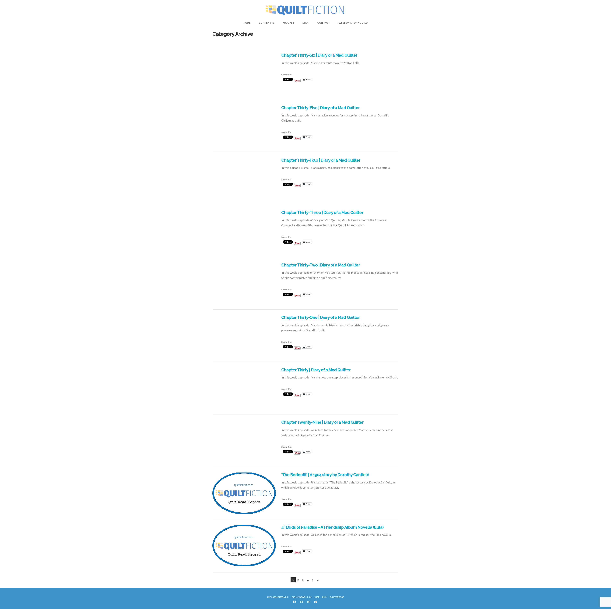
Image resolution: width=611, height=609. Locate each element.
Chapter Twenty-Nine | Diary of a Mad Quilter (322, 422)
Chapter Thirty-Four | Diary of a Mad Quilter (321, 160)
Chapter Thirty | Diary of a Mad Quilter (316, 370)
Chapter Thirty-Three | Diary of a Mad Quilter (322, 212)
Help (324, 597)
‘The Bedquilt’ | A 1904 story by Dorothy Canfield (325, 474)
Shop (317, 597)
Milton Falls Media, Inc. (278, 597)
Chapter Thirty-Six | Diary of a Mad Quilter (319, 55)
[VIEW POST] (244, 73)
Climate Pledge (337, 597)
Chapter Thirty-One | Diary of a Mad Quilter (320, 317)
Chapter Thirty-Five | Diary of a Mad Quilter (320, 107)
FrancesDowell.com (301, 597)
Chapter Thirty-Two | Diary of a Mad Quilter (320, 265)
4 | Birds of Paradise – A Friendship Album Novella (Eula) (332, 527)
